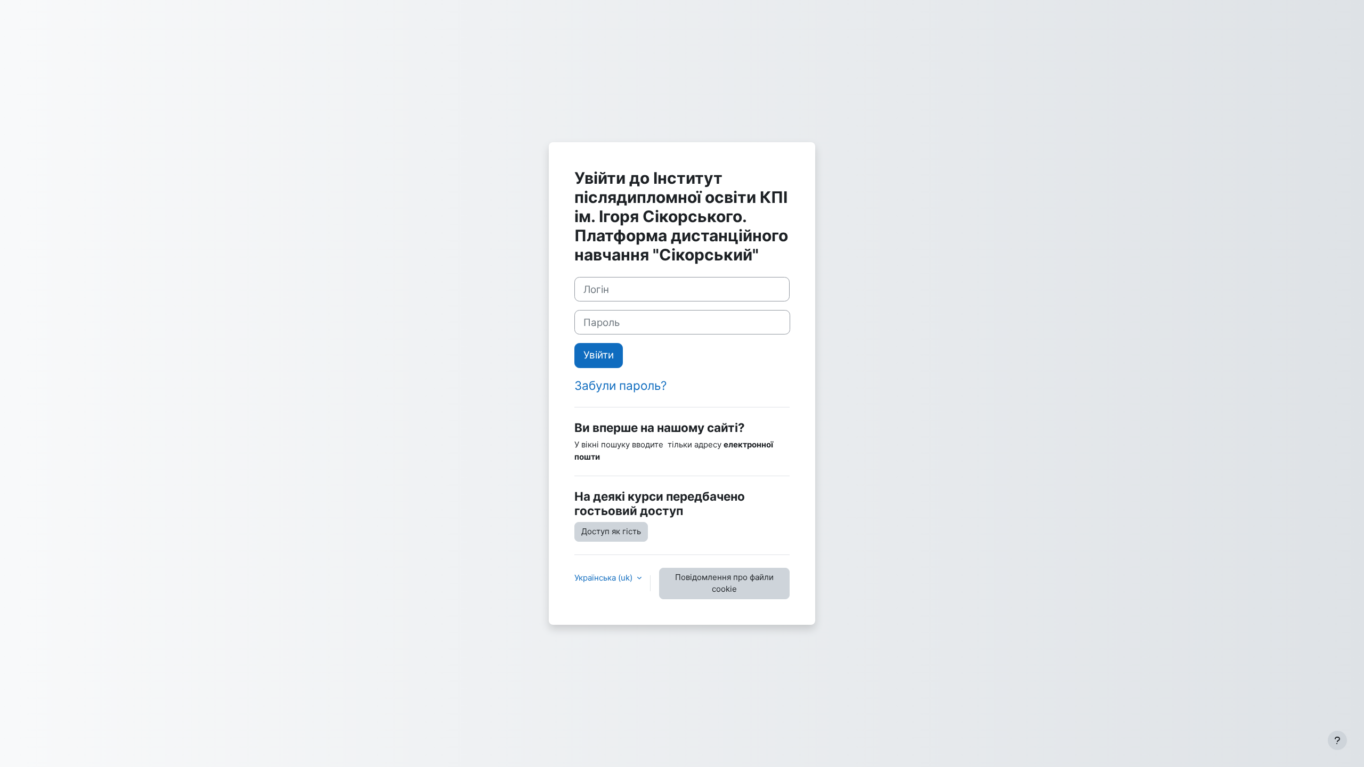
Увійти (598, 355)
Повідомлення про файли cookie (724, 583)
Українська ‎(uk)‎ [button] (604, 578)
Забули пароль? (620, 385)
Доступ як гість (611, 531)
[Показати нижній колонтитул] (1337, 740)
